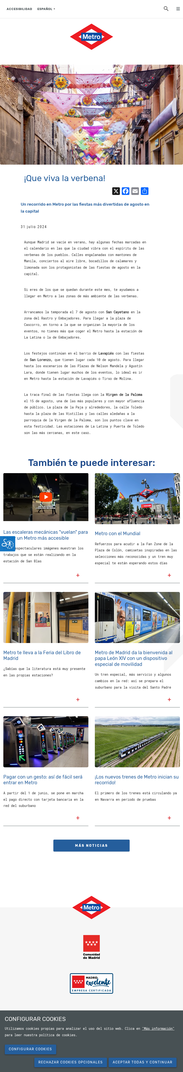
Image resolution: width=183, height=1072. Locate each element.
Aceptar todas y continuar (143, 1062)
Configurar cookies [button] (30, 1049)
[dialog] (91, 1041)
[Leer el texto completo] (78, 576)
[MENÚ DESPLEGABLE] (176, 9)
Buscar (168, 10)
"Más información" (158, 1028)
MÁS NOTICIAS (91, 846)
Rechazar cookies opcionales (70, 1062)
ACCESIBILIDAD (19, 9)
